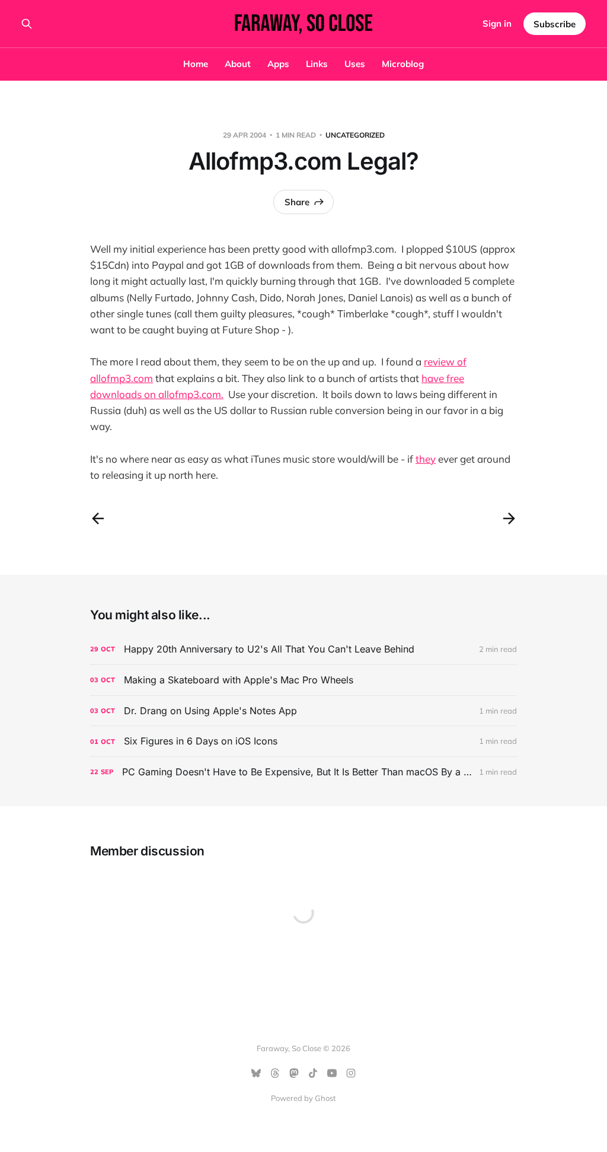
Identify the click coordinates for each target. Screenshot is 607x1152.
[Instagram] (351, 1073)
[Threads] (275, 1073)
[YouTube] (332, 1073)
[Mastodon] (294, 1073)
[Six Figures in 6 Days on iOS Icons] (303, 741)
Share (297, 202)
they (426, 459)
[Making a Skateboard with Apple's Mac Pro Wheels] (303, 680)
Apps (278, 63)
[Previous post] (98, 518)
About (238, 63)
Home (195, 63)
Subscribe (554, 24)
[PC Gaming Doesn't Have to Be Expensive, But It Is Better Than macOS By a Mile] (303, 772)
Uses (354, 63)
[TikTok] (313, 1073)
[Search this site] (27, 24)
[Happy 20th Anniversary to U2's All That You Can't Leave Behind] (303, 649)
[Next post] (509, 518)
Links (317, 63)
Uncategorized (355, 135)
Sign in (497, 23)
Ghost (325, 1098)
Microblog (403, 63)
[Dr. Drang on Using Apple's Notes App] (303, 711)
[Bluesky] (256, 1073)
